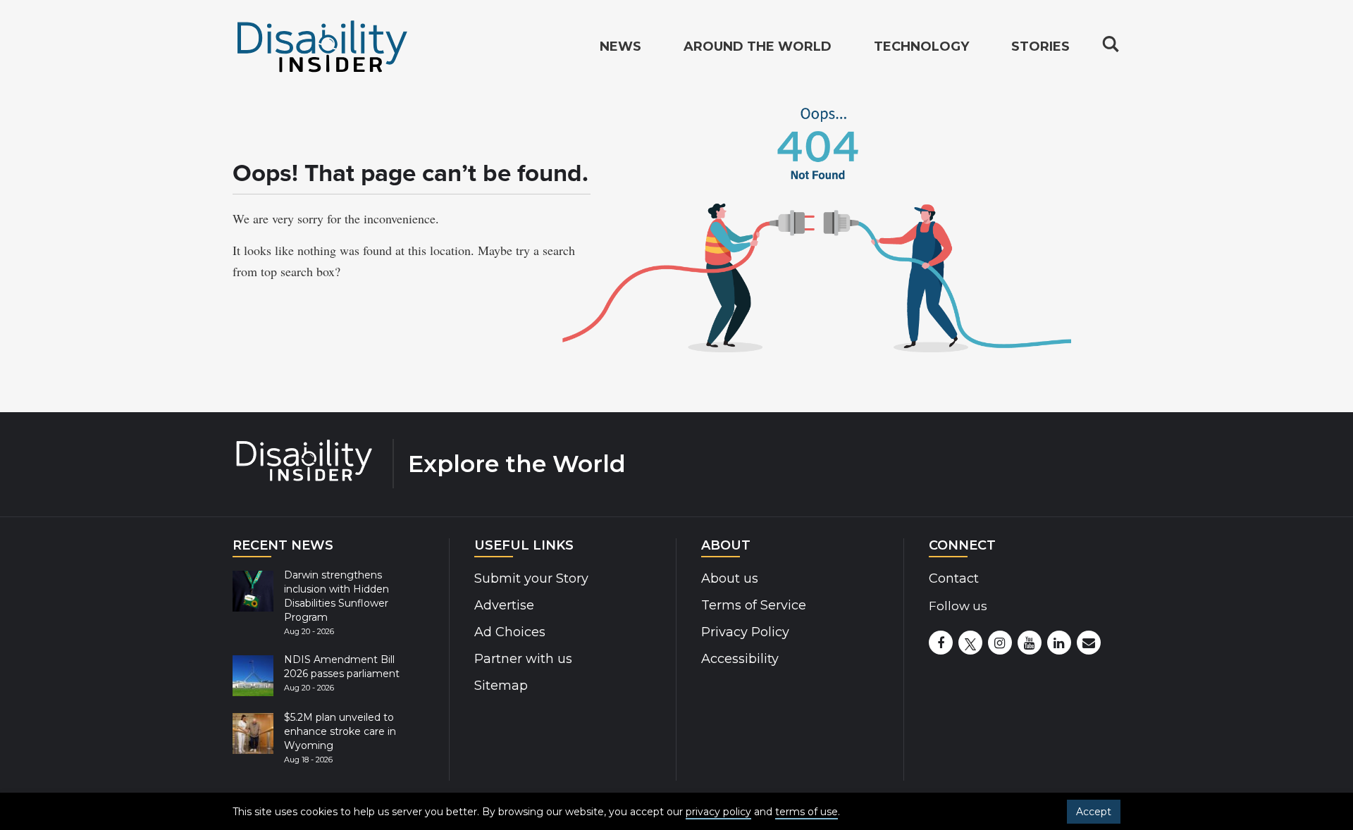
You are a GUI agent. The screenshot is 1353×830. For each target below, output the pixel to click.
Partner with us (523, 659)
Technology (921, 46)
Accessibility (740, 659)
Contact (954, 578)
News (620, 46)
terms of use (806, 811)
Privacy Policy (745, 632)
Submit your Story (531, 578)
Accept (1093, 811)
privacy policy (718, 811)
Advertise (504, 605)
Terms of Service (753, 605)
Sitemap (501, 685)
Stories (1040, 46)
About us (729, 578)
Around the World (758, 46)
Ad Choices (509, 632)
